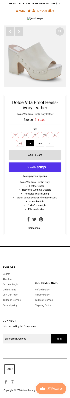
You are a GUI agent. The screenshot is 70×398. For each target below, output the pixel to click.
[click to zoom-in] (60, 31)
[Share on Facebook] (28, 220)
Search (6, 273)
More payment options (35, 176)
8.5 (20, 143)
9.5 (40, 143)
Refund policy (10, 305)
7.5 (44, 135)
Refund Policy (42, 289)
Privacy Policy (42, 294)
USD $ (9, 369)
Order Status (9, 289)
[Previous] (10, 31)
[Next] (19, 31)
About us (7, 279)
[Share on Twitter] (34, 220)
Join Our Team (10, 294)
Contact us (34, 228)
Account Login (10, 284)
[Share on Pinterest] (41, 220)
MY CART (45, 10)
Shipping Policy (43, 305)
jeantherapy (28, 390)
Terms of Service (12, 299)
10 (50, 143)
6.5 (25, 135)
